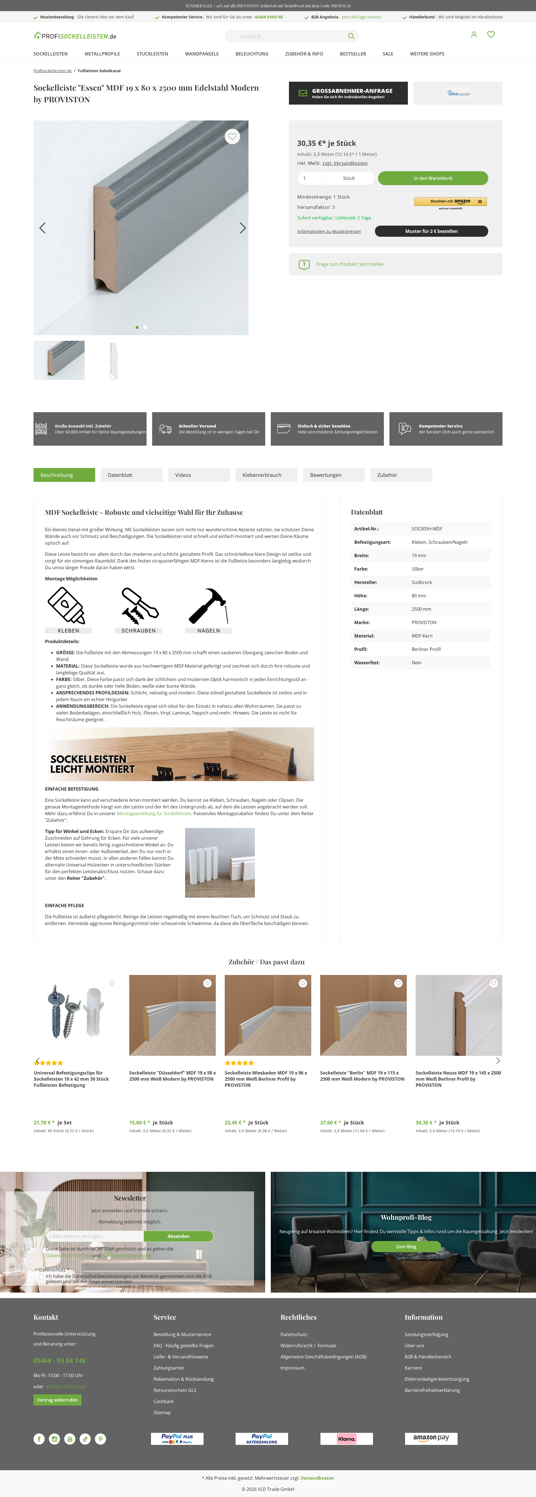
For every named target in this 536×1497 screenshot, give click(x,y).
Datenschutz (294, 1334)
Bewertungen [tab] (325, 475)
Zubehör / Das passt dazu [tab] (267, 961)
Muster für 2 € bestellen (431, 231)
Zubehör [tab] (387, 475)
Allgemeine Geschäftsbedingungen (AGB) (324, 1357)
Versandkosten (317, 1478)
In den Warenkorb (433, 178)
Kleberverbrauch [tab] (262, 475)
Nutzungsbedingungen (126, 1255)
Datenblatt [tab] (120, 475)
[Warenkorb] (504, 30)
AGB (207, 1276)
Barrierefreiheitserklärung (432, 1390)
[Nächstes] (241, 230)
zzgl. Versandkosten (345, 163)
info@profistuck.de (66, 1386)
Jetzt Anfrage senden (361, 17)
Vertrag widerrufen (57, 1400)
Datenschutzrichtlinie (68, 1255)
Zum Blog (406, 1247)
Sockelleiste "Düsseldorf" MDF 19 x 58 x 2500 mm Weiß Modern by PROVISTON (172, 1076)
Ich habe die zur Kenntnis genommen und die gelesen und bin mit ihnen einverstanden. (129, 1279)
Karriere (413, 1368)
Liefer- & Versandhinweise (181, 1357)
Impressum (293, 1368)
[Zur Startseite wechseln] (75, 35)
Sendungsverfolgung (426, 1334)
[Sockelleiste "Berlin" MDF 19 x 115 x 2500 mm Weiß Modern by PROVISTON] (363, 1015)
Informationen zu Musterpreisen (329, 231)
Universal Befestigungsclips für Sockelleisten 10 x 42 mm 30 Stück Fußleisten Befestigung (71, 1079)
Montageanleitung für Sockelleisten (154, 813)
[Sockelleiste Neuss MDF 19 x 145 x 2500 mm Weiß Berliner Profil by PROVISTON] (459, 1015)
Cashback (164, 1401)
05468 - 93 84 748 (60, 1360)
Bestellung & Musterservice (182, 1334)
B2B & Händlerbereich (428, 1357)
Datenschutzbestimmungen (101, 1276)
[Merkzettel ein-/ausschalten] (232, 136)
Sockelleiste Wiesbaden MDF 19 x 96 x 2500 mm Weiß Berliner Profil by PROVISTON (266, 1079)
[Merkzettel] (491, 36)
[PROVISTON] (458, 93)
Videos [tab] (183, 475)
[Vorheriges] (40, 230)
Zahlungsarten (169, 1368)
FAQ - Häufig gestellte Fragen (184, 1346)
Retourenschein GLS (175, 1390)
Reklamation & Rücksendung (184, 1379)
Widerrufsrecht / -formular (309, 1346)
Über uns (414, 1346)
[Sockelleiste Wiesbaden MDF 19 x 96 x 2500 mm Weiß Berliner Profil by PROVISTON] (268, 1015)
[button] (450, 204)
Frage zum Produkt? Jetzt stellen (350, 264)
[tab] (64, 475)
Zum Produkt (77, 1144)
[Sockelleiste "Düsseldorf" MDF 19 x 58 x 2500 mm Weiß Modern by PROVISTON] (172, 1015)
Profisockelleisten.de (53, 70)
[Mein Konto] (474, 36)
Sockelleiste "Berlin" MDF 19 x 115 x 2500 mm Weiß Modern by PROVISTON (362, 1076)
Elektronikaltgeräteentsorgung (437, 1379)
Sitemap (162, 1412)
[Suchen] (351, 36)
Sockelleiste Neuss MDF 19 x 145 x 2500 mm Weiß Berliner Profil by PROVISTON (458, 1079)
